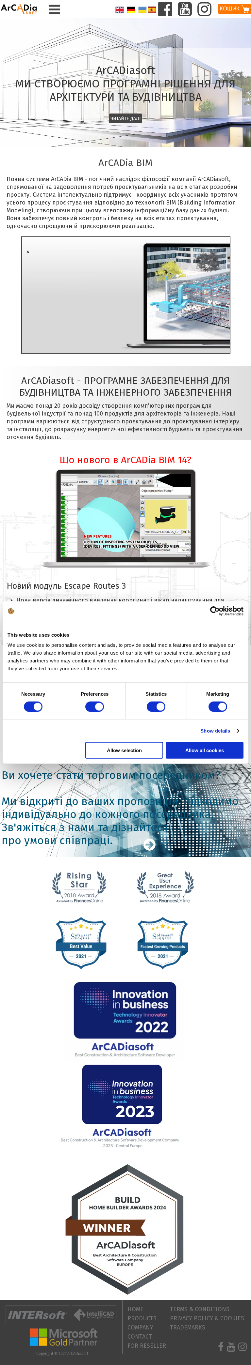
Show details (215, 730)
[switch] (94, 706)
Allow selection (124, 750)
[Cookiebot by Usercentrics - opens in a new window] (214, 611)
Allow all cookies (204, 750)
